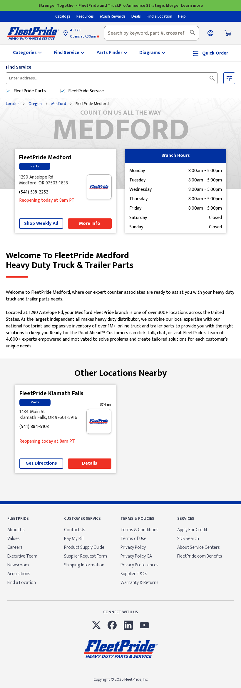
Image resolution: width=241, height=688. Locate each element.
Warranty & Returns (139, 583)
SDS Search (188, 539)
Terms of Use (133, 539)
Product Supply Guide (84, 547)
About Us (16, 530)
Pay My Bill (73, 539)
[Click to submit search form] (212, 78)
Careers (15, 547)
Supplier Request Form (85, 556)
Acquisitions (18, 574)
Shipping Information (84, 565)
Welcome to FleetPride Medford (69, 260)
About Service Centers (198, 547)
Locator (12, 104)
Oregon (35, 104)
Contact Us (74, 530)
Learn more (192, 5)
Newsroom (18, 565)
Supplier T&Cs (133, 574)
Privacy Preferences (139, 565)
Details (89, 463)
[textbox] (151, 33)
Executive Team (22, 556)
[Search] (192, 33)
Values (13, 539)
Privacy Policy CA (136, 556)
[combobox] (151, 33)
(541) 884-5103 (34, 427)
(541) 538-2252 (33, 192)
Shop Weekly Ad (41, 223)
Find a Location (21, 583)
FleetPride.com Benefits (199, 556)
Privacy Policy (133, 547)
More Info (89, 223)
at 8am (47, 200)
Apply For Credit (192, 530)
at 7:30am (83, 36)
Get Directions (41, 463)
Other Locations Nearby (120, 371)
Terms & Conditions (139, 530)
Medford (58, 104)
